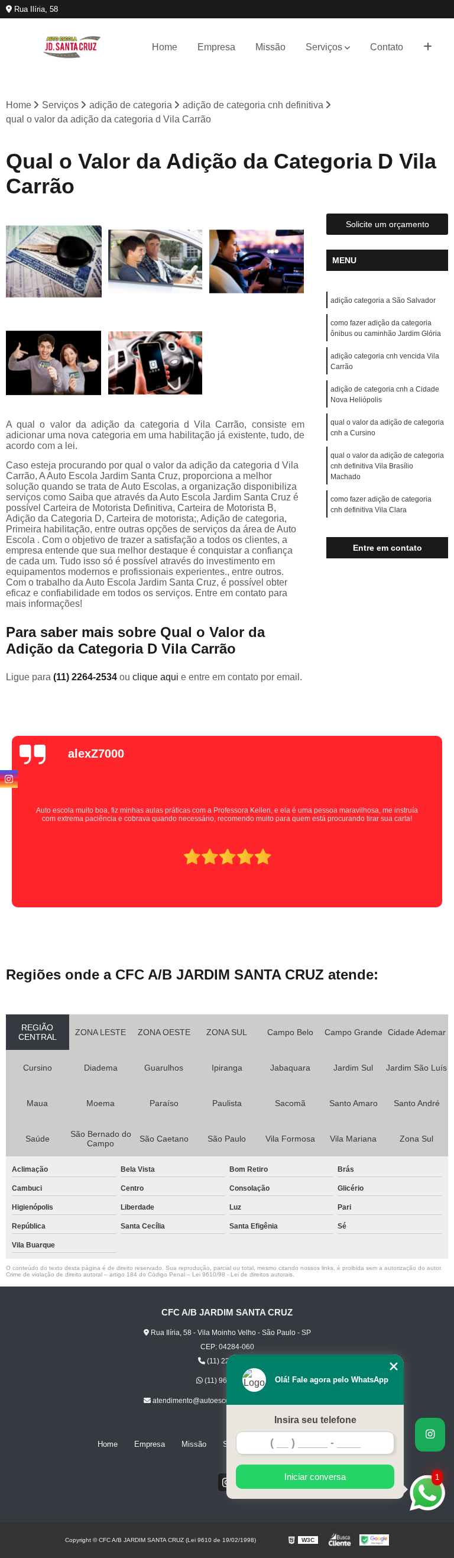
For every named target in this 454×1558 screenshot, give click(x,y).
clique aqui (155, 677)
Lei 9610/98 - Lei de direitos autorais (242, 1274)
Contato (386, 47)
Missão (270, 47)
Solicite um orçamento (387, 224)
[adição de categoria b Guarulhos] (155, 261)
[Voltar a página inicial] (72, 47)
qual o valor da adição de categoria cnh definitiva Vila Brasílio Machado (387, 466)
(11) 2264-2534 (86, 677)
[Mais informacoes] (427, 47)
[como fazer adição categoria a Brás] (155, 363)
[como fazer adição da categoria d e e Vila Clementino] (54, 261)
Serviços (324, 47)
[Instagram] (9, 779)
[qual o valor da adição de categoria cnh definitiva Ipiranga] (54, 363)
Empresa (216, 47)
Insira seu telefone (315, 1420)
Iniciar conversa (315, 1477)
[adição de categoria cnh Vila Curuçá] (256, 261)
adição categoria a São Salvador (383, 300)
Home (164, 47)
